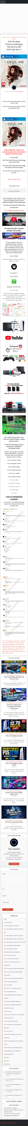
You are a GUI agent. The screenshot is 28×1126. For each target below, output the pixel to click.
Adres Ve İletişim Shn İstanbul (8, 1123)
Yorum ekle (11, 52)
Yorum (4, 873)
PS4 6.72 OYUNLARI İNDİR (13, 37)
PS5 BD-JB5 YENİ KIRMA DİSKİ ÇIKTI (14, 793)
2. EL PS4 (5, 641)
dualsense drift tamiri (14, 641)
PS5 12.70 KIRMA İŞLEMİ (14, 736)
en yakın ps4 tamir (10, 642)
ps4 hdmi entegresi (17, 646)
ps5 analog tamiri (15, 649)
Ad (3, 889)
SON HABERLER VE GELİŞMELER (14, 675)
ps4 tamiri (19, 648)
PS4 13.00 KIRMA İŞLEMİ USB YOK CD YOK (14, 678)
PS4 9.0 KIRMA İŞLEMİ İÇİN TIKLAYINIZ (14, 210)
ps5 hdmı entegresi (14, 651)
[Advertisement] (14, 19)
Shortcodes (14, 1122)
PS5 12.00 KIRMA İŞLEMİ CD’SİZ (14, 764)
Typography (3, 1122)
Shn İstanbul (21, 52)
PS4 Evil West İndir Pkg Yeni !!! (13, 1084)
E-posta (4, 895)
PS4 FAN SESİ (20, 644)
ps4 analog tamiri (11, 644)
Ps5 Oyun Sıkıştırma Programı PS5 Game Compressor (14, 706)
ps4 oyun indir (11, 648)
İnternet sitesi (5, 902)
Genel (3, 37)
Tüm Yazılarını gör (14, 864)
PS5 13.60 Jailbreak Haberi (14, 822)
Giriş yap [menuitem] (3, 1)
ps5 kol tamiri (10, 653)
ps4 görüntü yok (7, 646)
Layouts (9, 1122)
